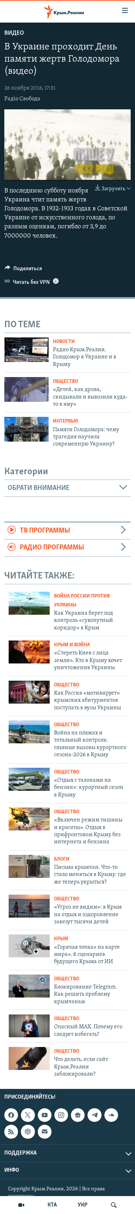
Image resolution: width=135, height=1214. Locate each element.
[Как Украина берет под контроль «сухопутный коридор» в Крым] (29, 603)
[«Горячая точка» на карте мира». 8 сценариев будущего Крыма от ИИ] (29, 945)
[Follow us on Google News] (78, 1115)
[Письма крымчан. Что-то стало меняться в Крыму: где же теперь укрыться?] (29, 866)
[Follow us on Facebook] (11, 1115)
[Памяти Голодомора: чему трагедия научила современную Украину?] (26, 429)
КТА (52, 1205)
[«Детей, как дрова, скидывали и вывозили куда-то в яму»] (26, 389)
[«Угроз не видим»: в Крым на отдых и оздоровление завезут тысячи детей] (29, 906)
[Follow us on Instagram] (61, 1115)
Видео (14, 33)
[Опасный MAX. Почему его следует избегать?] (29, 1025)
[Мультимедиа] (21, 1205)
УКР (82, 1205)
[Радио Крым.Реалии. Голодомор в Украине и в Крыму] (26, 349)
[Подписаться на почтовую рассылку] (44, 1131)
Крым (61, 939)
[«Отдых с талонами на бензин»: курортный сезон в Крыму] (29, 779)
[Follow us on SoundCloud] (111, 1115)
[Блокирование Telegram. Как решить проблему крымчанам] (29, 986)
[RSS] (11, 1131)
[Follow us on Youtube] (44, 1115)
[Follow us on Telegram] (94, 1115)
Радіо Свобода (22, 99)
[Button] (23, 270)
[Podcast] (28, 1131)
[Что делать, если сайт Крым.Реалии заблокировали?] (29, 1058)
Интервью (65, 421)
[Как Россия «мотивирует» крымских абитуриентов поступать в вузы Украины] (29, 692)
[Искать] (114, 1205)
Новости (64, 341)
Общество (65, 381)
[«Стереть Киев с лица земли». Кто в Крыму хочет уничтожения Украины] (29, 652)
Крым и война (72, 645)
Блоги (61, 859)
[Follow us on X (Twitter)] (28, 1115)
